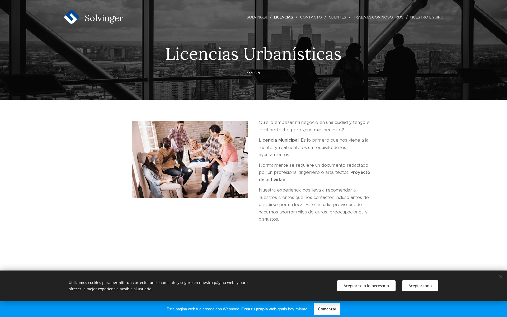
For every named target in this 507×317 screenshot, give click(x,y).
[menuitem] (258, 17)
